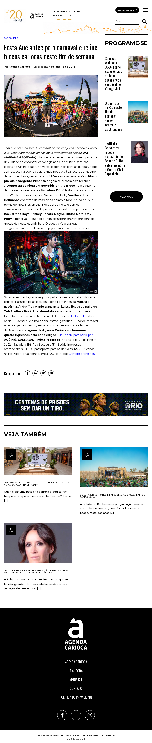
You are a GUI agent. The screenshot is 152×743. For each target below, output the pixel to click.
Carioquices (11, 38)
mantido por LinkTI (76, 739)
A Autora (76, 670)
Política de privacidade (76, 697)
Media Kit (76, 679)
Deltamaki (78, 316)
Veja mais (126, 196)
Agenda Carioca (76, 661)
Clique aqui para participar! (75, 335)
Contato (76, 688)
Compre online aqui (82, 354)
